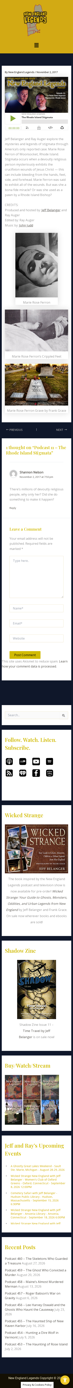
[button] (36, 45)
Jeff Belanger (51, 210)
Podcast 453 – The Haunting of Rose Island (36, 1344)
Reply (13, 508)
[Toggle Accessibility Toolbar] (65, 1380)
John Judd (26, 225)
